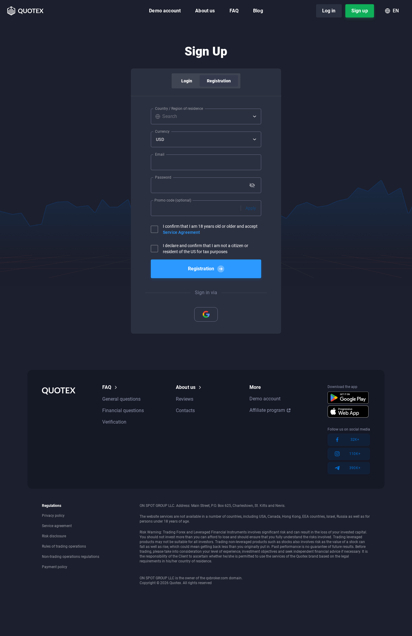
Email (159, 154)
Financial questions (123, 410)
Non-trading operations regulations (70, 557)
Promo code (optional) (172, 200)
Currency (162, 131)
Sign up (359, 11)
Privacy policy (53, 516)
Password (163, 177)
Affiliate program (267, 410)
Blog (258, 11)
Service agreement (57, 526)
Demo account (165, 11)
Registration (219, 80)
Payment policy (54, 567)
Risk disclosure (54, 536)
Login (186, 80)
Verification (114, 422)
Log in (329, 11)
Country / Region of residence (179, 109)
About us (205, 11)
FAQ (234, 11)
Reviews (184, 399)
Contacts (185, 410)
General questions (121, 399)
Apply (251, 208)
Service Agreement (181, 232)
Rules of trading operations (64, 546)
